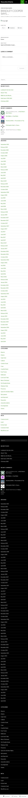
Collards (3, 360)
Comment (21, 68)
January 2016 (4, 282)
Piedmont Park (4, 386)
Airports (3, 352)
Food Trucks (4, 372)
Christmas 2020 (4, 101)
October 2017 (4, 223)
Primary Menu (26, 2)
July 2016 (3, 265)
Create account (4, 419)
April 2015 (3, 307)
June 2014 (3, 336)
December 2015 (5, 285)
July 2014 (3, 333)
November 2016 (5, 254)
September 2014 (5, 327)
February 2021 (4, 147)
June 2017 (3, 234)
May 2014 (3, 338)
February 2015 (4, 313)
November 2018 (5, 186)
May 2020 (3, 164)
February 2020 (4, 169)
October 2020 (4, 152)
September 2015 (5, 293)
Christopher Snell (10, 125)
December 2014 (5, 319)
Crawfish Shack (4, 369)
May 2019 (3, 175)
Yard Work (15, 116)
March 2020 (4, 167)
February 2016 (4, 279)
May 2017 (3, 237)
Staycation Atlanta (7, 2)
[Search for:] (14, 79)
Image (2, 16)
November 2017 (5, 220)
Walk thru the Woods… (6, 95)
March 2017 (4, 243)
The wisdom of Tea (19, 120)
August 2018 (4, 195)
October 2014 (4, 324)
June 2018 (3, 200)
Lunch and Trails (5, 377)
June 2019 (3, 172)
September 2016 (5, 259)
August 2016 (4, 262)
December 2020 (5, 150)
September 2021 (5, 144)
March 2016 (4, 276)
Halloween (3, 374)
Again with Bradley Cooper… (8, 44)
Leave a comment (22, 16)
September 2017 (5, 226)
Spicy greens (4, 394)
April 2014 (3, 341)
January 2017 (4, 248)
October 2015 (4, 290)
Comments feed (5, 427)
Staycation (3, 400)
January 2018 (4, 214)
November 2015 (5, 288)
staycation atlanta (6, 8)
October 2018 (4, 189)
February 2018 (4, 212)
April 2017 (3, 240)
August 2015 (4, 296)
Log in (2, 422)
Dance (5, 38)
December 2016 (5, 251)
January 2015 (4, 316)
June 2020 (3, 161)
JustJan (15, 16)
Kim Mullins (8, 116)
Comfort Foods (4, 363)
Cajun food (3, 357)
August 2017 (4, 228)
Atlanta (2, 355)
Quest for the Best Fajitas (7, 391)
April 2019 (3, 178)
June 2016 (3, 268)
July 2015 (3, 299)
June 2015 (3, 302)
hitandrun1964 (9, 120)
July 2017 (3, 231)
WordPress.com (5, 430)
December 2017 (5, 217)
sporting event (4, 397)
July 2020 (3, 158)
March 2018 (4, 209)
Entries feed (4, 425)
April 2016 (3, 274)
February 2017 (4, 245)
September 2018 (5, 192)
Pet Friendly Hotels (5, 383)
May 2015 (3, 305)
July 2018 (3, 198)
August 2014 (4, 330)
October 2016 (4, 257)
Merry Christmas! (5, 380)
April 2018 (3, 206)
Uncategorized (4, 405)
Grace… (18, 125)
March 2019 (4, 181)
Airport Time (4, 92)
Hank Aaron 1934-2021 (6, 98)
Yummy (2, 408)
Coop (2, 366)
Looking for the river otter (7, 90)
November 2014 (5, 321)
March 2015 (4, 310)
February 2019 (4, 183)
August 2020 (4, 155)
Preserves (3, 388)
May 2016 (3, 271)
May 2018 (3, 203)
